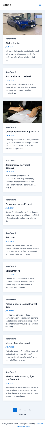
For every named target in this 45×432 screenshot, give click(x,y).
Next (22, 414)
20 (30, 410)
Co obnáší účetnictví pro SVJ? (22, 131)
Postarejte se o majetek (19, 76)
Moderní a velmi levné (18, 343)
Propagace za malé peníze (20, 204)
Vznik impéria (13, 270)
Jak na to (10, 237)
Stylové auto (13, 43)
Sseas (6, 5)
